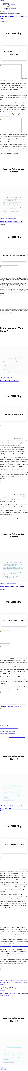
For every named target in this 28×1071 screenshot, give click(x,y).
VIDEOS (8, 5)
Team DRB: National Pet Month (12, 586)
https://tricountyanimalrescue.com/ (9, 728)
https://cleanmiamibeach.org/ (6, 312)
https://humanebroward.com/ (7, 733)
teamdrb (3, 21)
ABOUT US (6, 3)
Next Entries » (3, 1069)
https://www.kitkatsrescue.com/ (17, 737)
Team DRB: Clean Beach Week (11, 222)
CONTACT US (6, 9)
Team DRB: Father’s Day (9, 381)
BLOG (7, 6)
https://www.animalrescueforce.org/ (13, 706)
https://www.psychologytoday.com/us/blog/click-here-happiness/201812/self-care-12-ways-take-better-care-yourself (14, 982)
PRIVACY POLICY (10, 197)
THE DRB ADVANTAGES (9, 8)
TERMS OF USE (18, 197)
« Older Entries (3, 1068)
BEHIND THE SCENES (9, 4)
